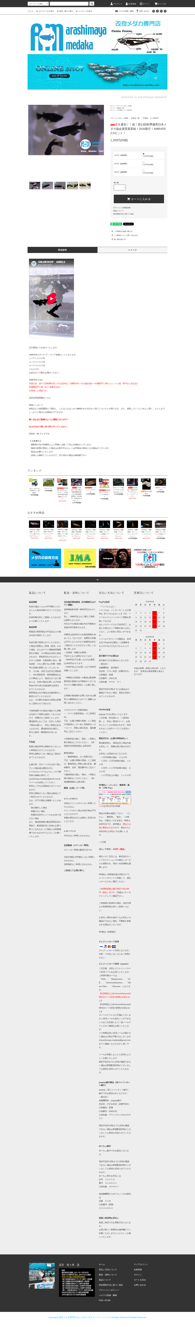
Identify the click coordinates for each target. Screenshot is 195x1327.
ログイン (146, 4)
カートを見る (140, 1280)
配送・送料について (108, 1275)
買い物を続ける (120, 239)
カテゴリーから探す (46, 11)
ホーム (30, 11)
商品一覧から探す (66, 11)
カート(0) (162, 4)
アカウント (118, 4)
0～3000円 (128, 110)
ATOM (107, 1300)
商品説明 (62, 250)
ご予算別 (119, 110)
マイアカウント (141, 1264)
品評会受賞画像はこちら (40, 398)
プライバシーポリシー (109, 1290)
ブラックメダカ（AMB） (125, 106)
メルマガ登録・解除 (126, 11)
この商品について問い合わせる (126, 235)
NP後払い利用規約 (107, 932)
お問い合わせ (144, 11)
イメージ (132, 250)
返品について (118, 211)
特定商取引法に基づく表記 (123, 214)
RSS (101, 1300)
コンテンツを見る (85, 11)
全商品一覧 (120, 108)
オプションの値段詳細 (121, 208)
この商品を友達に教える (123, 231)
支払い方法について (108, 1269)
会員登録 (132, 4)
